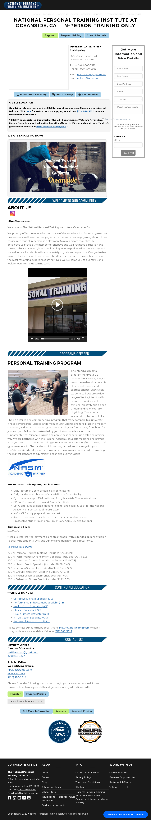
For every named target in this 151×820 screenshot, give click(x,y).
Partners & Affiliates (120, 782)
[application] (57, 305)
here (28, 111)
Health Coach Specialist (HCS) (30, 606)
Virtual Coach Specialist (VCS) (30, 617)
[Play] (31, 338)
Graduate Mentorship (53, 805)
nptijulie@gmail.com (88, 78)
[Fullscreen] (83, 338)
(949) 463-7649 (16, 673)
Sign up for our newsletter (123, 119)
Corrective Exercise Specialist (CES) (33, 598)
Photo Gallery (64, 94)
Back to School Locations (27, 701)
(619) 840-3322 (63, 631)
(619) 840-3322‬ (85, 111)
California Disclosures (20, 547)
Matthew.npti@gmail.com (74, 627)
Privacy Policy (83, 777)
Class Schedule (96, 35)
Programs (48, 14)
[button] (57, 305)
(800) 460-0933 (17, 677)
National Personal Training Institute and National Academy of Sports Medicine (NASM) (92, 797)
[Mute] (78, 338)
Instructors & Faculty (33, 94)
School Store (134, 14)
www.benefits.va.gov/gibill (51, 126)
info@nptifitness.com (26, 793)
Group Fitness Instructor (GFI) (31, 614)
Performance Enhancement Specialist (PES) (39, 602)
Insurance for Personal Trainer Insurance (58, 798)
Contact (97, 14)
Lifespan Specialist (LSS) (27, 610)
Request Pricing (71, 35)
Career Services (118, 772)
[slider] (55, 338)
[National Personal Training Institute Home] (23, 5)
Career (74, 14)
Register (85, 14)
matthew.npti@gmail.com (91, 74)
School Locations (51, 787)
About (36, 14)
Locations (62, 14)
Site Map (80, 787)
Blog (44, 782)
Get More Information (36, 711)
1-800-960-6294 (27, 789)
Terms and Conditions (88, 782)
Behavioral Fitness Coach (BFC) (31, 621)
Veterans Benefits (114, 14)
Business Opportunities (122, 777)
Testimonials (90, 94)
